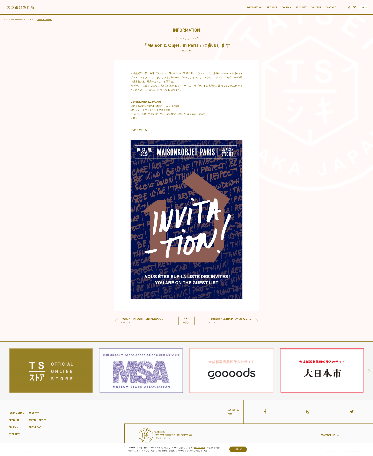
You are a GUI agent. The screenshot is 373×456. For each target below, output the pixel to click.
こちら (145, 130)
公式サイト (136, 118)
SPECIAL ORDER (37, 420)
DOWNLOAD (35, 427)
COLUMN (13, 427)
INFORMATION (17, 19)
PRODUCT (14, 420)
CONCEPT (34, 413)
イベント (192, 38)
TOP (6, 19)
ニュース (29, 19)
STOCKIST (14, 434)
